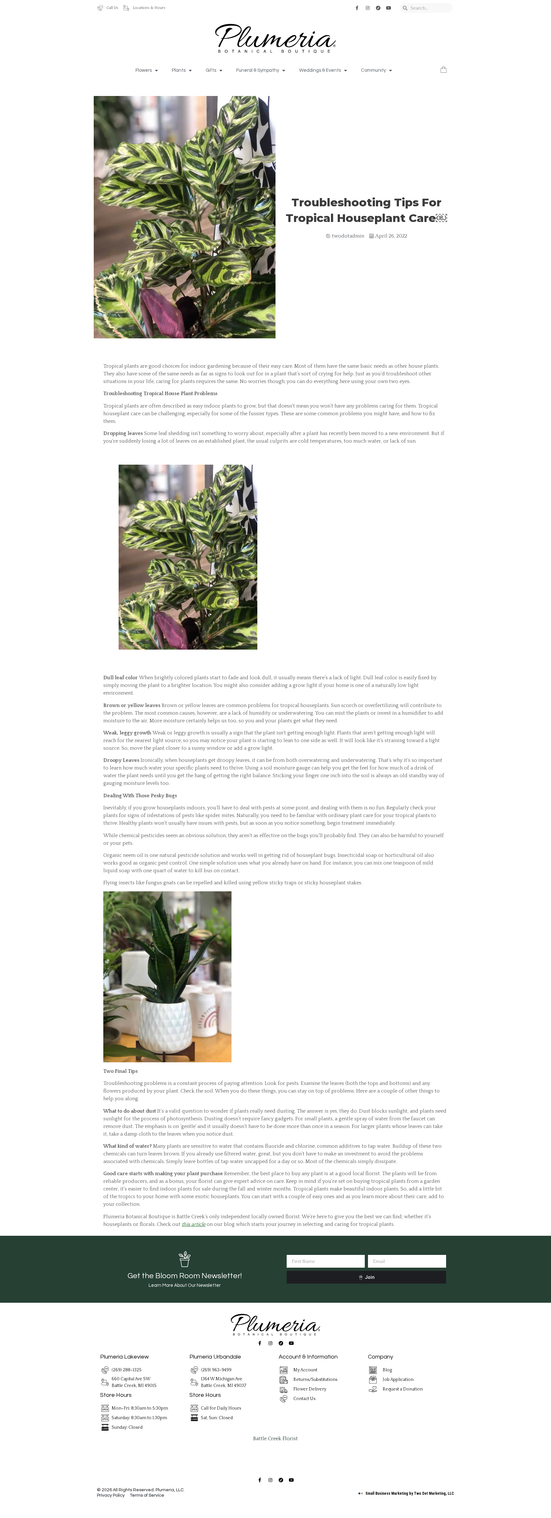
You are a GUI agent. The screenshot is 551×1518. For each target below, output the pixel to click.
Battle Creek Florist (275, 1438)
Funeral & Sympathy (257, 70)
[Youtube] (388, 8)
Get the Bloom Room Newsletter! (185, 1276)
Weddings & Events (320, 70)
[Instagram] (367, 8)
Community (373, 70)
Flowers (144, 70)
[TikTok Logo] (378, 8)
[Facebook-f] (357, 8)
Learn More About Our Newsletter (185, 1285)
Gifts (211, 70)
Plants (179, 70)
